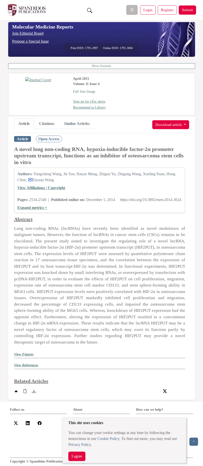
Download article (169, 124)
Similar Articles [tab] (77, 123)
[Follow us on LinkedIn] (28, 423)
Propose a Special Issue (30, 41)
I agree (77, 456)
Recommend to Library (89, 107)
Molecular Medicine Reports (42, 26)
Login (147, 10)
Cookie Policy (108, 439)
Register (167, 10)
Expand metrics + (32, 207)
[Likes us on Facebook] (40, 423)
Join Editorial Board (28, 33)
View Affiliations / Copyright (41, 188)
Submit (187, 10)
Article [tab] (24, 123)
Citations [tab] (46, 123)
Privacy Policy (79, 444)
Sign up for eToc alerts (89, 101)
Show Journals (101, 66)
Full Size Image (84, 91)
